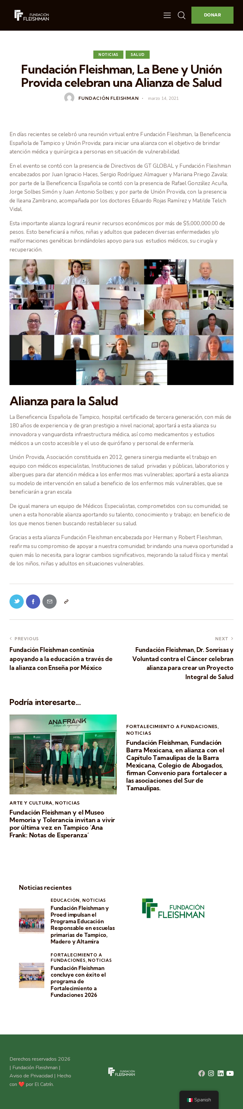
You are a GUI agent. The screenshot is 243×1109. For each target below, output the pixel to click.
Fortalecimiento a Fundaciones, (76, 957)
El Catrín (43, 1084)
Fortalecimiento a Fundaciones (172, 726)
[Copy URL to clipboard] (66, 601)
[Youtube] (230, 1073)
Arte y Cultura (31, 803)
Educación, (66, 900)
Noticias (108, 54)
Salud (138, 54)
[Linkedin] (220, 1073)
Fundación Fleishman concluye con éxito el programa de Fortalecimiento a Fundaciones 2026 (78, 981)
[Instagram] (211, 1073)
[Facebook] (201, 1073)
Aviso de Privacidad (31, 1075)
